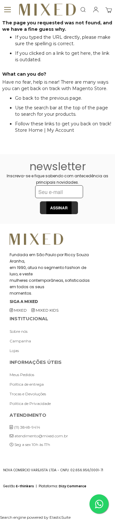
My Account (60, 130)
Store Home (29, 130)
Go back (24, 98)
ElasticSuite (60, 517)
